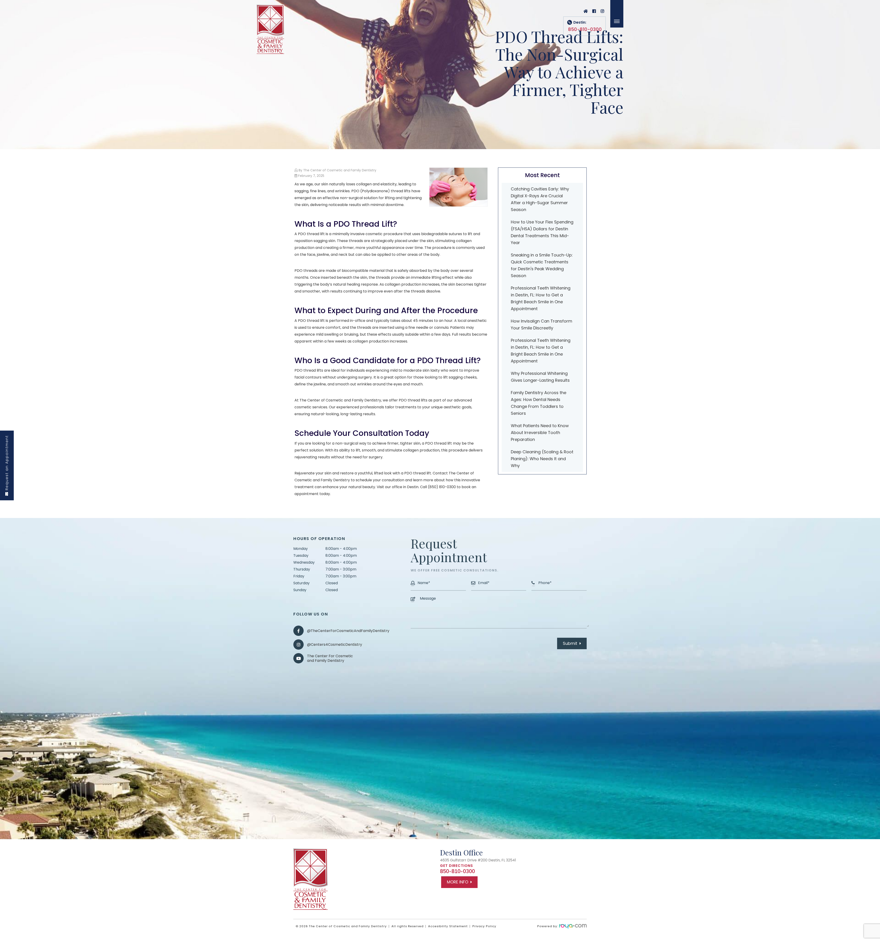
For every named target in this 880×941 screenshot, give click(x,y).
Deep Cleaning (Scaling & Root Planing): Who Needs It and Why (542, 458)
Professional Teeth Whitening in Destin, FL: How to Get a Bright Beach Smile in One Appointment (540, 298)
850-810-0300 (457, 871)
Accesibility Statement (448, 926)
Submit (570, 643)
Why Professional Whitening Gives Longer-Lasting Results (540, 376)
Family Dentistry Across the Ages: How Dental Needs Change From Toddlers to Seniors (538, 403)
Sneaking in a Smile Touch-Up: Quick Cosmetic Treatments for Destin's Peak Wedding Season (542, 265)
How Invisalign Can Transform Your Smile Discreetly (541, 324)
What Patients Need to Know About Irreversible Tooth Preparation (540, 432)
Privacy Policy (484, 926)
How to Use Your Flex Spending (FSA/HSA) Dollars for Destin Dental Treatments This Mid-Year (542, 232)
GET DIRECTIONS (456, 865)
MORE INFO (457, 882)
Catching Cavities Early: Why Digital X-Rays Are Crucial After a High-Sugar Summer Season (540, 199)
